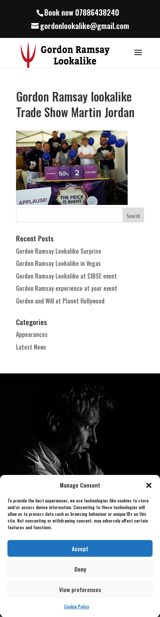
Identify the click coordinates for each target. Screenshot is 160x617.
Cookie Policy (76, 606)
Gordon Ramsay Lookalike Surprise (58, 251)
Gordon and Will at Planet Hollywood (60, 300)
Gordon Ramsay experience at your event (66, 288)
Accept (80, 548)
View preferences (80, 589)
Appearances (32, 334)
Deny (80, 569)
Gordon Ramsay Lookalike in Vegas (58, 263)
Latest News (31, 347)
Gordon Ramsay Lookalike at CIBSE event (66, 275)
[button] (149, 485)
